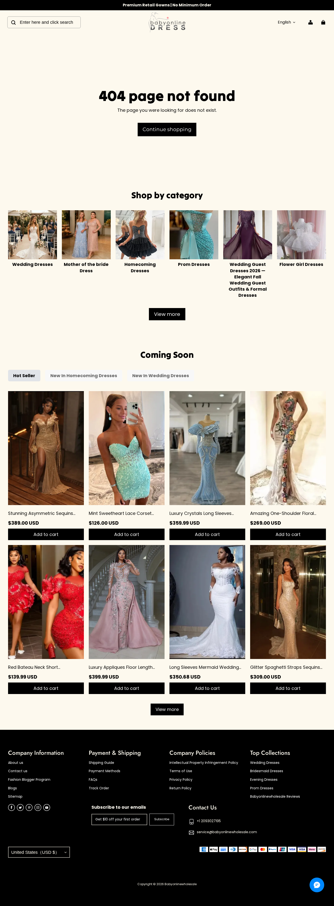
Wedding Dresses (264, 762)
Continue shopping (167, 129)
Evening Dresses (264, 779)
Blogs (12, 788)
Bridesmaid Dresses (266, 771)
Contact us (17, 771)
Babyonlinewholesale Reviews (275, 796)
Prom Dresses (261, 788)
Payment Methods (104, 771)
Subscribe (161, 819)
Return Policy (180, 788)
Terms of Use (180, 771)
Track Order (99, 788)
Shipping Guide (101, 762)
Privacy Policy (180, 779)
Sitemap (15, 796)
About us (15, 762)
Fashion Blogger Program (29, 779)
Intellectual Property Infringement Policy (203, 762)
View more (167, 314)
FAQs (93, 779)
